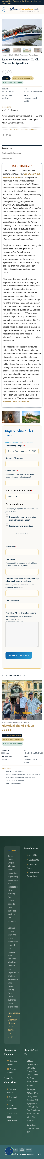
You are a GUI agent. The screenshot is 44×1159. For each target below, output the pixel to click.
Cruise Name (12, 471)
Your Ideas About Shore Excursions (21, 613)
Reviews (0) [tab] (7, 158)
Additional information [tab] (11, 153)
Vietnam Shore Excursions (16, 401)
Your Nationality (13, 600)
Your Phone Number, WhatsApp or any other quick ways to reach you (22, 580)
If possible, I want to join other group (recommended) (23, 518)
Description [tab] (7, 148)
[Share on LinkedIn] (10, 135)
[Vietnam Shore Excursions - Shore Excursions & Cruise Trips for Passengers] (24, 9)
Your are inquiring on (15, 446)
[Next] (38, 32)
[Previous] (6, 32)
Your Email (11, 559)
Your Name (11, 547)
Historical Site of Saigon (18, 725)
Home (4, 55)
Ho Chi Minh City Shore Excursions (23, 55)
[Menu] (4, 9)
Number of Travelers (15, 458)
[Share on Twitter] (7, 135)
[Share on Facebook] (3, 135)
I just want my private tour (21, 526)
